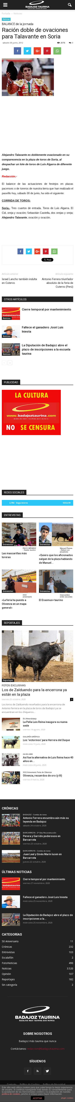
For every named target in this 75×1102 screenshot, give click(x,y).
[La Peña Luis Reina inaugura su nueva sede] (11, 724)
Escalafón (7, 957)
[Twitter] (47, 1071)
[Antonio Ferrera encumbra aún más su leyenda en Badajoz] (11, 820)
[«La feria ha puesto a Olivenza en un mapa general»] (19, 581)
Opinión (6, 974)
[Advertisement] (37, 123)
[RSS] (37, 1071)
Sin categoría (9, 984)
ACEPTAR (37, 1098)
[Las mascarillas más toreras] (19, 534)
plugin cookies (67, 1098)
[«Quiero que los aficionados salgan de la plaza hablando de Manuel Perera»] (56, 534)
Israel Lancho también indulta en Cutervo (19, 281)
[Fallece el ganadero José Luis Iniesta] (11, 331)
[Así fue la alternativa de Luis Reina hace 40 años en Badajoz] (11, 759)
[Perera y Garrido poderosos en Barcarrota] (11, 838)
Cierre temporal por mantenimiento (46, 309)
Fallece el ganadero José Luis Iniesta (45, 897)
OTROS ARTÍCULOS (15, 299)
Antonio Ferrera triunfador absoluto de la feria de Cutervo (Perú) (57, 282)
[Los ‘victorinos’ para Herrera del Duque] (11, 742)
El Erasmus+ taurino (51, 600)
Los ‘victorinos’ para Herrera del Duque (46, 740)
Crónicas (7, 946)
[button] (70, 5)
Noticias (6, 19)
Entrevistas (8, 544)
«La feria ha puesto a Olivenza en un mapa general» (14, 604)
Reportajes (8, 680)
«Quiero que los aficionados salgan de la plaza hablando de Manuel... (56, 559)
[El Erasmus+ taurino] (56, 581)
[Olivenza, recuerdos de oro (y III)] (11, 777)
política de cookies (11, 1094)
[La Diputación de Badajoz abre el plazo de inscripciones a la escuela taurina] (11, 349)
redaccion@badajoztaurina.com (45, 1048)
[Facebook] (27, 1071)
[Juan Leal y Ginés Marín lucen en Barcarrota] (11, 856)
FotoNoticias (9, 963)
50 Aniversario (10, 941)
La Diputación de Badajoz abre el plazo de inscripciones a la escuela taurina (46, 349)
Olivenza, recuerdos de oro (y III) (42, 775)
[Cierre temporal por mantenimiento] (11, 313)
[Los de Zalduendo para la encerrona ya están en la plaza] (37, 656)
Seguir (67, 502)
